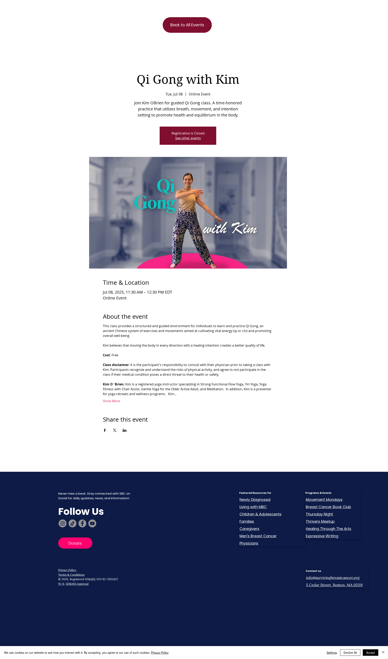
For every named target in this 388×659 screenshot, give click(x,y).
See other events (188, 138)
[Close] (383, 652)
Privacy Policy (67, 570)
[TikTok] (72, 523)
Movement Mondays (324, 499)
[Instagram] (62, 523)
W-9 (61, 584)
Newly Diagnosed (254, 499)
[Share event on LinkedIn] (125, 430)
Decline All (350, 653)
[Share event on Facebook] (105, 430)
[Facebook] (82, 523)
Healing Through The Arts (328, 528)
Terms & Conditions (71, 574)
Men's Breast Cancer (258, 535)
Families (246, 521)
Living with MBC (253, 506)
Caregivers (249, 528)
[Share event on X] (115, 430)
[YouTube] (92, 523)
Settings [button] (332, 653)
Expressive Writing (322, 535)
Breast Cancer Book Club (328, 506)
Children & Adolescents (260, 514)
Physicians (248, 543)
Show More (111, 401)
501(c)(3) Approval (77, 584)
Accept (370, 653)
